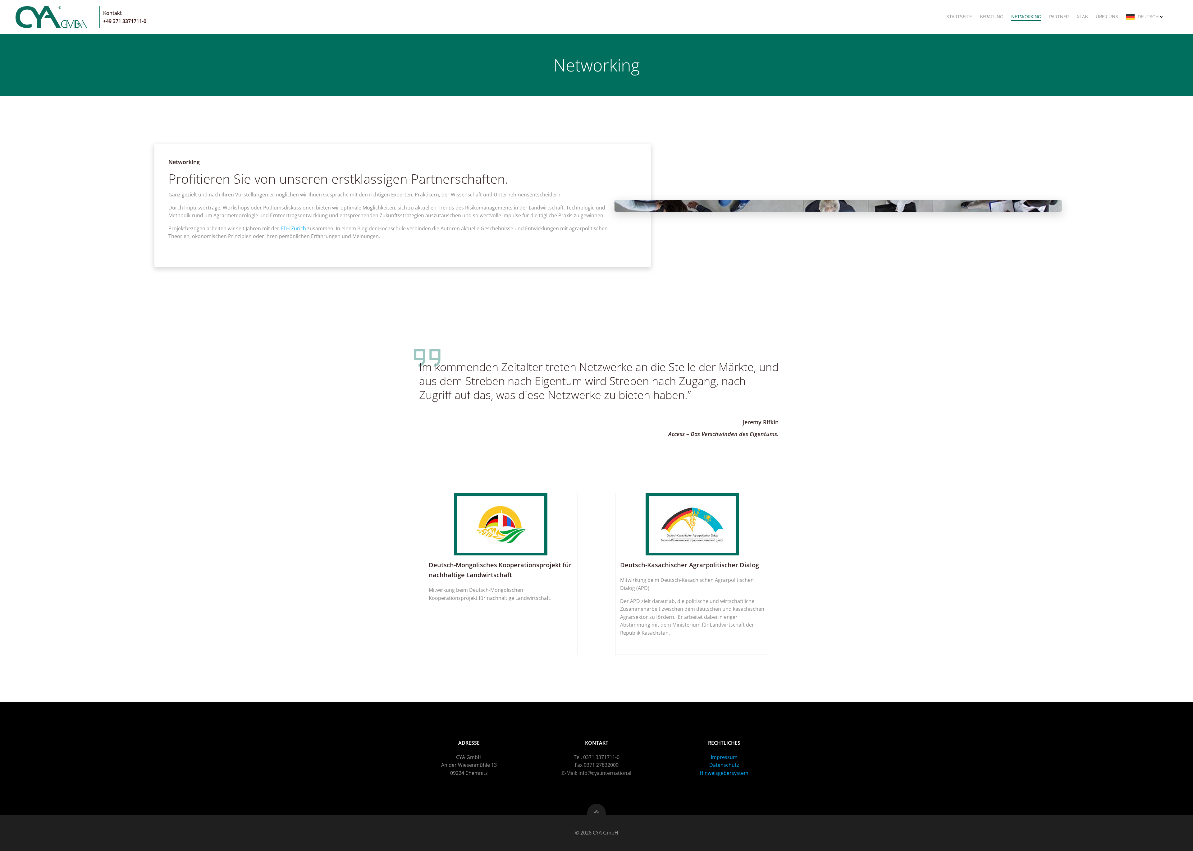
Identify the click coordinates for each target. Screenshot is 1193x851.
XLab (1082, 16)
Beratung (991, 16)
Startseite (959, 16)
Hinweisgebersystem (724, 773)
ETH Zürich (293, 228)
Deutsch (1148, 16)
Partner (1059, 16)
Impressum (724, 757)
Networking (1026, 16)
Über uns (1107, 16)
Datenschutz (724, 764)
